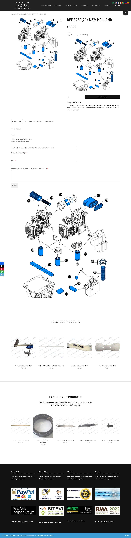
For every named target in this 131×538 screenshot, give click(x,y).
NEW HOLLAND (21, 14)
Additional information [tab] (33, 121)
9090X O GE (111, 108)
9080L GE (105, 105)
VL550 (68, 110)
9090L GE (73, 108)
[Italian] (121, 2)
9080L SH (116, 105)
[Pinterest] (2, 269)
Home (13, 14)
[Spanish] (128, 2)
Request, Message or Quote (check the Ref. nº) (29, 169)
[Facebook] (2, 263)
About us (85, 5)
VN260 (77, 110)
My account (96, 5)
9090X (89, 108)
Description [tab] (16, 121)
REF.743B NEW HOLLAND (110, 440)
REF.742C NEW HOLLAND (43, 440)
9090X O (104, 108)
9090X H (99, 108)
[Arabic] (113, 2)
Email (13, 161)
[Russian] (126, 2)
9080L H (110, 105)
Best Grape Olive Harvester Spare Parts (23, 7)
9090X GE (94, 108)
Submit (14, 185)
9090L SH (84, 108)
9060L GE (84, 105)
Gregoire (58, 5)
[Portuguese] (123, 2)
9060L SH (95, 105)
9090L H (79, 108)
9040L (72, 105)
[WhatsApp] (2, 271)
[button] (61, 20)
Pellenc (68, 5)
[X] (2, 266)
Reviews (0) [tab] (49, 121)
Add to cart (103, 97)
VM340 (73, 110)
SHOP (76, 5)
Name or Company (18, 153)
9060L (80, 105)
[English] (116, 2)
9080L (100, 105)
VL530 (116, 108)
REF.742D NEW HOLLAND (65, 440)
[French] (118, 2)
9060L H (90, 105)
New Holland (46, 5)
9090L (68, 108)
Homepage (108, 5)
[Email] (2, 274)
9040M (76, 105)
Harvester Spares (23, 3)
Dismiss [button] (127, 535)
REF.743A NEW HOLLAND (88, 440)
